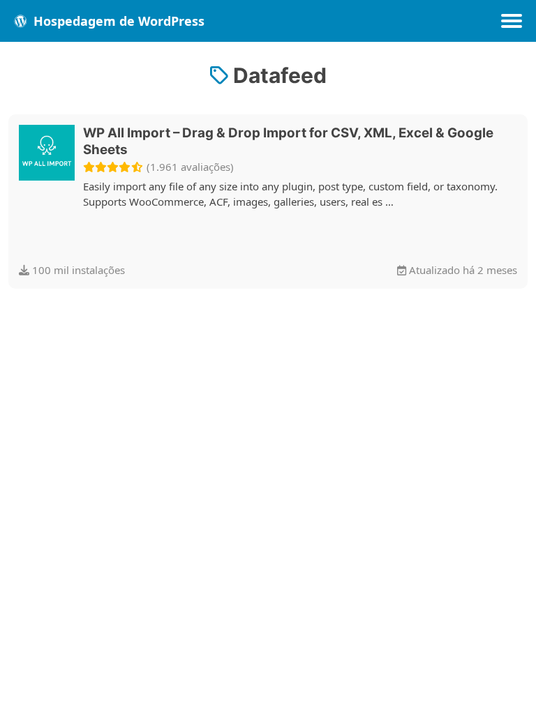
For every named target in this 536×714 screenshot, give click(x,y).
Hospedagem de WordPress (117, 21)
